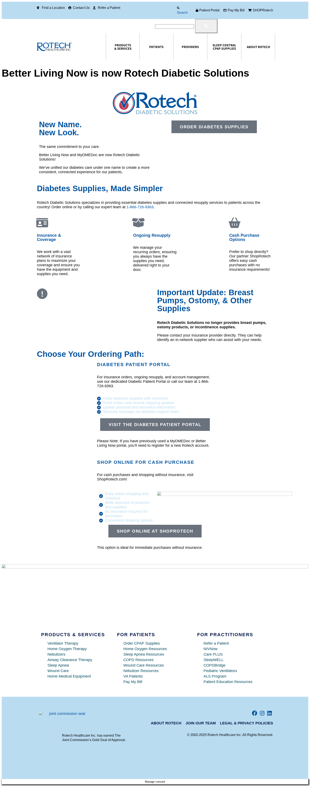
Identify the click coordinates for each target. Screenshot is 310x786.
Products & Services (110, 46)
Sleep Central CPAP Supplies (214, 46)
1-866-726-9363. (141, 207)
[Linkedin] (269, 713)
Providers (175, 46)
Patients (141, 46)
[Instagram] (262, 713)
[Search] (178, 8)
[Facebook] (254, 713)
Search (182, 12)
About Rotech (244, 46)
